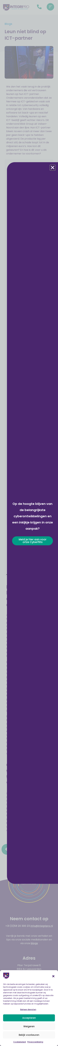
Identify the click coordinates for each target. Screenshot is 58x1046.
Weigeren (29, 1026)
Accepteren (29, 1017)
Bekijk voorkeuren (29, 1035)
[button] (53, 976)
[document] (29, 523)
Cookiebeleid (19, 1042)
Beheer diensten (28, 1009)
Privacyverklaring (35, 1042)
